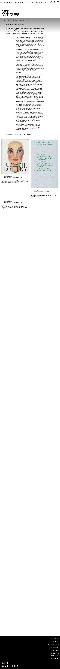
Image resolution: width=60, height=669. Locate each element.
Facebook (55, 653)
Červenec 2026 (41, 2)
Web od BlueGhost (58, 664)
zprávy (15, 24)
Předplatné (54, 659)
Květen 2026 (18, 2)
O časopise (54, 647)
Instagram (55, 656)
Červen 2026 (29, 2)
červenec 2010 (21, 24)
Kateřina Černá (9, 24)
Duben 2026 (8, 2)
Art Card (55, 650)
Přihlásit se (54, 639)
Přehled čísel (53, 642)
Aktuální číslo (53, 644)
